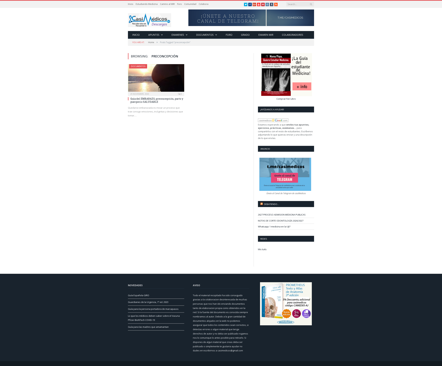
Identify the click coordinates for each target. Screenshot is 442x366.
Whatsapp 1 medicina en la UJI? (274, 226)
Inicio (130, 4)
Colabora (203, 4)
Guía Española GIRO (138, 295)
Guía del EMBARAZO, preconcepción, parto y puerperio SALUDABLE (156, 100)
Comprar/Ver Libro (286, 98)
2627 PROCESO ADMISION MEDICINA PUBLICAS (282, 214)
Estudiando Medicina (147, 4)
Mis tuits (262, 249)
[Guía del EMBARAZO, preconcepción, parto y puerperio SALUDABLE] (156, 79)
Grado (245, 34)
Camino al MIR (167, 4)
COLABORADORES (292, 34)
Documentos (205, 34)
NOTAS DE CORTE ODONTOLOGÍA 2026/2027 (280, 220)
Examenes (177, 34)
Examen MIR (265, 34)
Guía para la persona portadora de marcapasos (153, 308)
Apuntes (153, 34)
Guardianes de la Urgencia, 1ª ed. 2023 (148, 302)
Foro (179, 4)
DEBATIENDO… (271, 204)
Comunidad (190, 4)
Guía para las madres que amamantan (148, 326)
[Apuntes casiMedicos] (149, 19)
